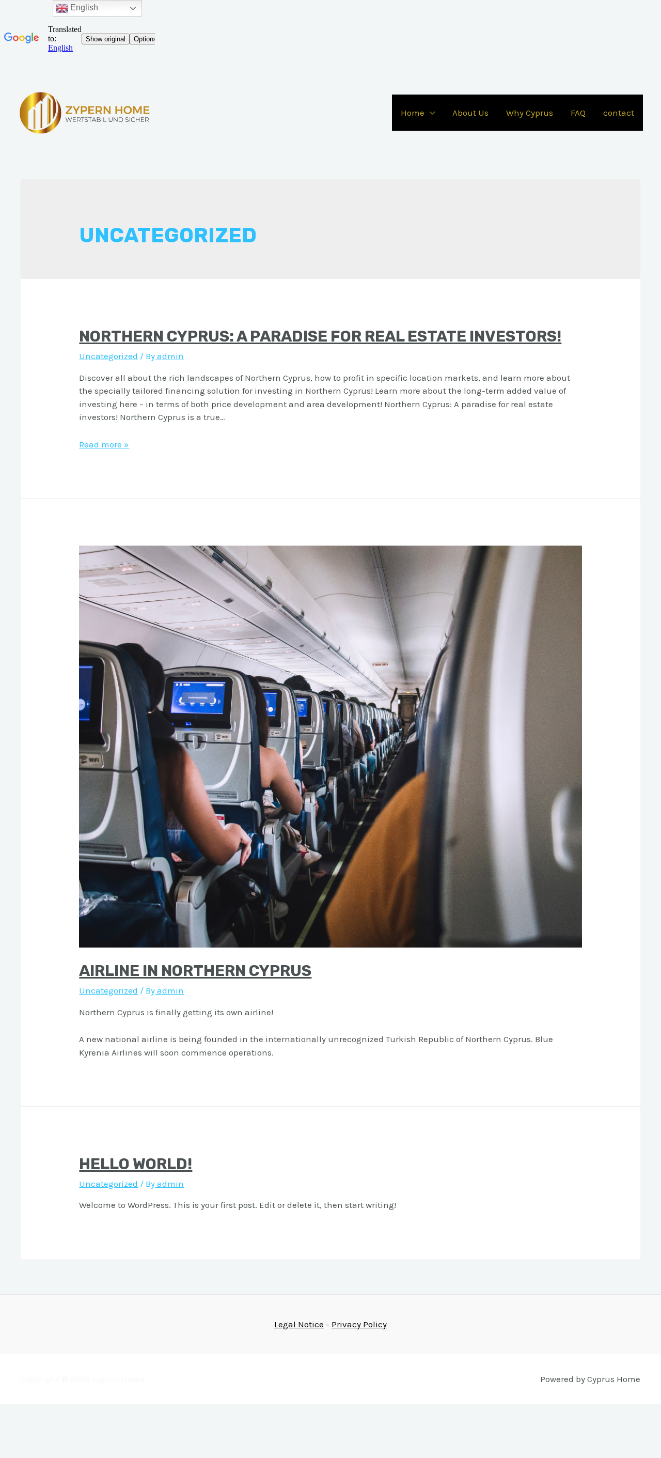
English (83, 7)
